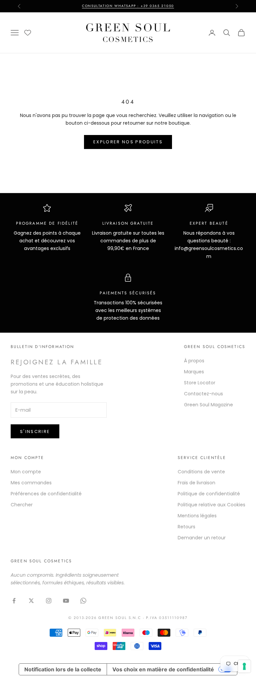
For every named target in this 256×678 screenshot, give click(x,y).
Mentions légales (197, 515)
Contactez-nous (203, 393)
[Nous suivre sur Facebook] (14, 600)
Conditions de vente (201, 471)
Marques (194, 371)
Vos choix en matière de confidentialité (163, 669)
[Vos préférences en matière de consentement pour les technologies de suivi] (244, 666)
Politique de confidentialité (209, 493)
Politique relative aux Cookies (211, 504)
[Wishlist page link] (27, 32)
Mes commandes (31, 482)
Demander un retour (202, 537)
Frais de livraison (196, 482)
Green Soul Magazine (208, 404)
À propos (194, 360)
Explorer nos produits (128, 142)
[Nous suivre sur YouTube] (66, 600)
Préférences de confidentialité (46, 493)
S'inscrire (35, 431)
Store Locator (199, 382)
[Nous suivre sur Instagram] (48, 600)
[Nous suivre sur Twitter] (31, 600)
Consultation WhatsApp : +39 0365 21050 (128, 5)
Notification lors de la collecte (62, 669)
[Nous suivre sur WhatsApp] (83, 600)
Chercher (22, 504)
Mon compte (26, 471)
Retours (186, 526)
